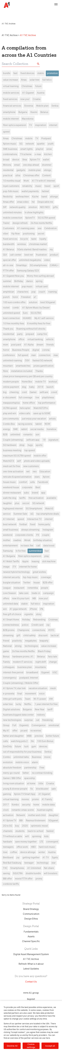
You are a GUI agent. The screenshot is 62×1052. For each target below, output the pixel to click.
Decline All (12, 1045)
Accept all (50, 1045)
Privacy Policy (10, 14)
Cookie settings (31, 1045)
